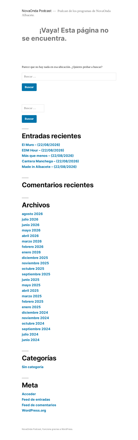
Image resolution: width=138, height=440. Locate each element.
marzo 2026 (32, 241)
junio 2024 (30, 340)
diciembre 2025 (35, 258)
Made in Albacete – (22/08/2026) (49, 167)
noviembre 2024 (35, 318)
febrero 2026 (32, 247)
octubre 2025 (33, 269)
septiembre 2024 (36, 329)
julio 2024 (30, 334)
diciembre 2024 (35, 312)
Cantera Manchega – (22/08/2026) (50, 161)
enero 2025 (31, 307)
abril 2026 (30, 236)
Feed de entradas (36, 399)
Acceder (29, 394)
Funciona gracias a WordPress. (57, 429)
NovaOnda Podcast (36, 11)
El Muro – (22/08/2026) (41, 145)
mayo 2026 (31, 230)
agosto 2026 (32, 214)
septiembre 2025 (36, 274)
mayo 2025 (31, 285)
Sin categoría (32, 367)
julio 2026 (30, 219)
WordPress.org (34, 410)
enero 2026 (31, 252)
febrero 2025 (32, 301)
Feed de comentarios (39, 405)
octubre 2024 (33, 323)
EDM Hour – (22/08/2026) (43, 150)
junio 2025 (30, 280)
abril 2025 (30, 291)
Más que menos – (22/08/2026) (48, 156)
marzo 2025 (32, 296)
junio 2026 (30, 225)
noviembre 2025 (35, 263)
